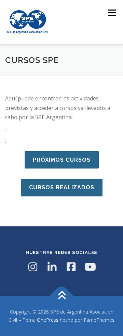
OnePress (47, 320)
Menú (111, 13)
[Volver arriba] (62, 296)
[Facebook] (71, 267)
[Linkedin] (52, 267)
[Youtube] (90, 267)
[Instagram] (33, 267)
